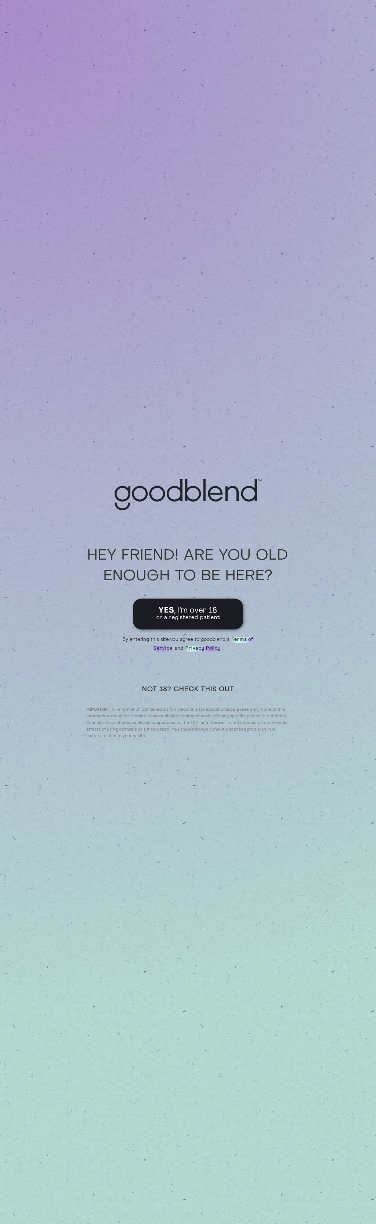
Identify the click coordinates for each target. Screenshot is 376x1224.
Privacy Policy (203, 648)
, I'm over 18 (188, 614)
